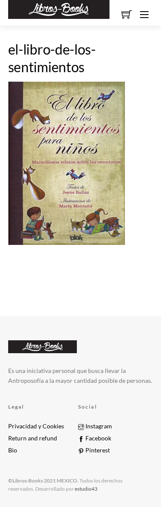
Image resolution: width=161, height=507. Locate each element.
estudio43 (85, 489)
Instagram (98, 426)
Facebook (97, 438)
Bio (12, 450)
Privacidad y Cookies (36, 426)
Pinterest (97, 450)
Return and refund (32, 438)
